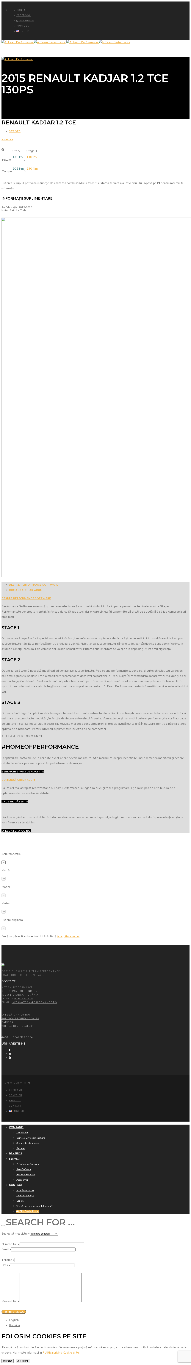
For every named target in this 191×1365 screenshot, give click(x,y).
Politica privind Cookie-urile (61, 1353)
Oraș (5, 1265)
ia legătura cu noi (68, 936)
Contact (22, 10)
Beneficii (15, 1095)
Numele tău (10, 1244)
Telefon (8, 1260)
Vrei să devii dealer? (17, 1026)
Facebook (23, 15)
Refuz (7, 1360)
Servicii (15, 1100)
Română (14, 1325)
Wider (14, 1082)
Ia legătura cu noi (15, 1014)
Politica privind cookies (20, 1018)
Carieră (7, 1022)
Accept (23, 1360)
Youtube (22, 26)
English (14, 1320)
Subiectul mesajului (15, 1234)
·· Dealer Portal (19, 1037)
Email (6, 1249)
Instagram (26, 20)
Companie (16, 1090)
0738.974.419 (23, 998)
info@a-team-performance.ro (34, 1002)
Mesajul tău (10, 1301)
